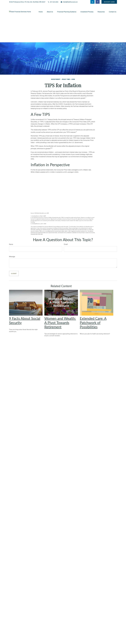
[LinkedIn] (92, 2)
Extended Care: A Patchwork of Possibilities (93, 323)
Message (12, 256)
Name (11, 244)
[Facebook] (97, 2)
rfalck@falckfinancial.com (70, 2)
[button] (40, 11)
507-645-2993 (54, 2)
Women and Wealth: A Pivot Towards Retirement (60, 323)
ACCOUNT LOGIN (109, 2)
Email (66, 244)
